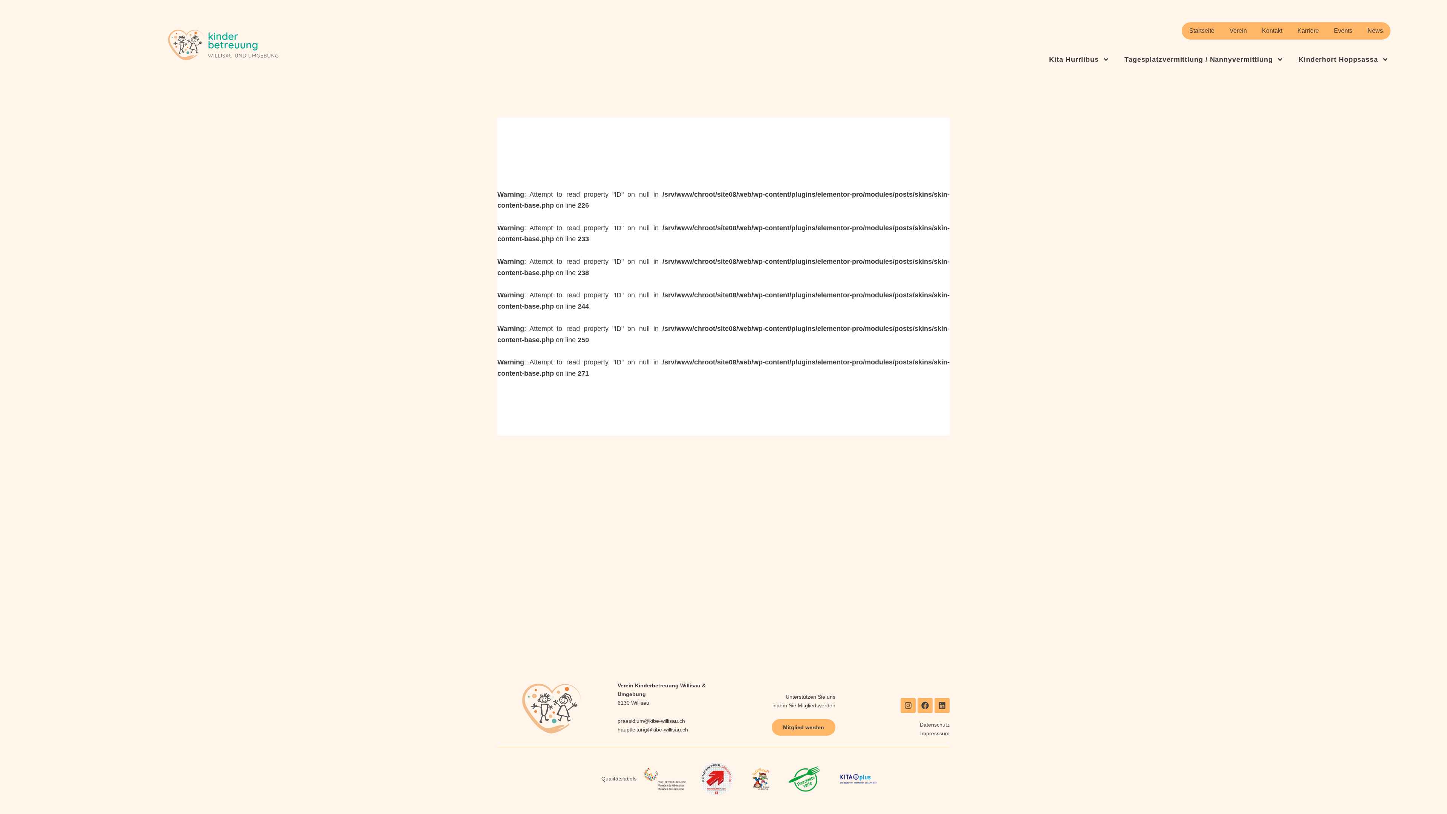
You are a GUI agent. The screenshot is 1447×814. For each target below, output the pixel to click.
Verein (1238, 31)
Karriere (1308, 31)
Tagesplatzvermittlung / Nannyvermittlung (1198, 59)
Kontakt (1272, 31)
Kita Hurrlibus (1074, 59)
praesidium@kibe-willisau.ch (651, 721)
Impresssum (935, 733)
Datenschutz (935, 725)
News (1375, 31)
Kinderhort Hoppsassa (1338, 59)
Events (1343, 31)
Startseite (1202, 31)
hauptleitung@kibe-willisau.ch (653, 730)
